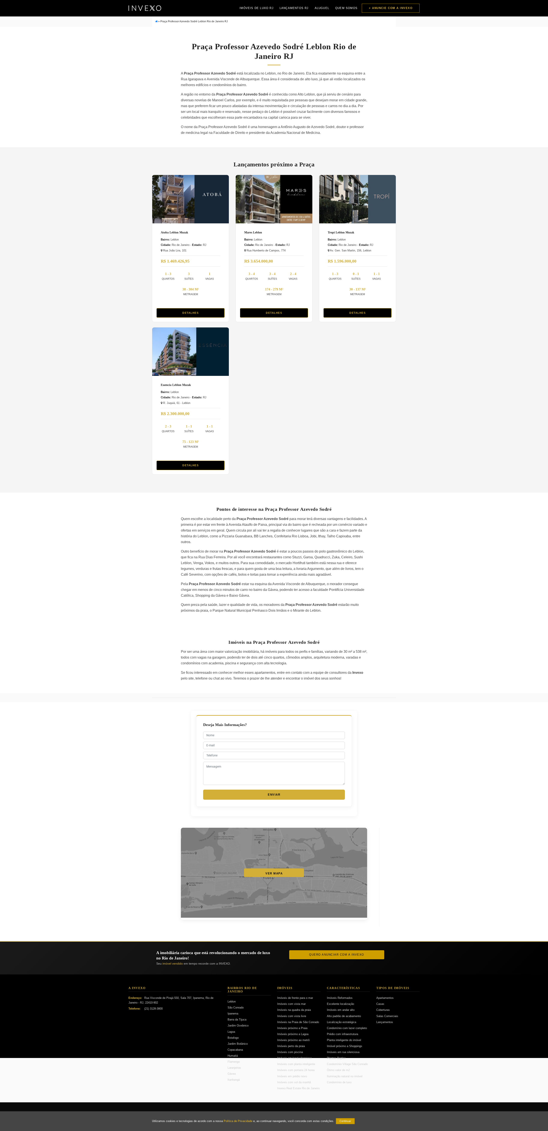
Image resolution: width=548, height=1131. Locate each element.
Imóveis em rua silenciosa (343, 1052)
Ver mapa (274, 873)
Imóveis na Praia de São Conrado (298, 1022)
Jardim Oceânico (238, 1025)
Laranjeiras (234, 1067)
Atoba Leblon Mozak (174, 232)
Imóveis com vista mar (291, 1003)
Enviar (274, 794)
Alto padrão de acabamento (344, 1016)
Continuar (345, 1121)
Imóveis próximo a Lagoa (292, 1034)
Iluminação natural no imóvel (344, 1076)
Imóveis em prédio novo (292, 1076)
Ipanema (233, 1013)
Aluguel (322, 8)
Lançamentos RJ (294, 8)
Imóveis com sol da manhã (294, 1082)
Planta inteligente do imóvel (344, 1040)
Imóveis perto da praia (291, 1046)
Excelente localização (340, 1003)
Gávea (232, 1073)
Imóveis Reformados (340, 998)
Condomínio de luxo (339, 1082)
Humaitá (233, 1055)
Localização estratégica (341, 1022)
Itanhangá (234, 1079)
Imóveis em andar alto (340, 1009)
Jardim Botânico (238, 1043)
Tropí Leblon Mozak (341, 232)
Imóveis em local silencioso (294, 1058)
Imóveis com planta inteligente (296, 1064)
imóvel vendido (172, 963)
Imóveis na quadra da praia (294, 1009)
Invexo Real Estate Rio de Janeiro (298, 1088)
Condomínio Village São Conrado (347, 1064)
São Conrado (236, 1007)
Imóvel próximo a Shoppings (344, 1046)
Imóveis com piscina (290, 1052)
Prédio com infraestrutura (342, 1034)
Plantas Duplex (336, 1058)
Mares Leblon (253, 232)
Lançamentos (384, 1022)
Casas (380, 1003)
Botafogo (233, 1037)
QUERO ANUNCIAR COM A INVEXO (336, 954)
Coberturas (383, 1009)
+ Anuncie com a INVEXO (390, 8)
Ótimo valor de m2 (338, 1070)
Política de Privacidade (238, 1121)
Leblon (232, 1001)
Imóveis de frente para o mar (295, 998)
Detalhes (190, 312)
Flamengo (234, 1061)
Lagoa (231, 1031)
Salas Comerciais (387, 1016)
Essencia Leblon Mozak (176, 385)
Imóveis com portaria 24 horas (296, 1070)
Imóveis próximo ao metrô (293, 1040)
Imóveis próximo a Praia (292, 1028)
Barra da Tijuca (237, 1019)
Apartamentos (385, 998)
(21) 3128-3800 (153, 1008)
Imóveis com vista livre (291, 1016)
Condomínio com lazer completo (347, 1028)
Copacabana (235, 1049)
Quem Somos (346, 8)
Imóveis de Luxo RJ (257, 8)
